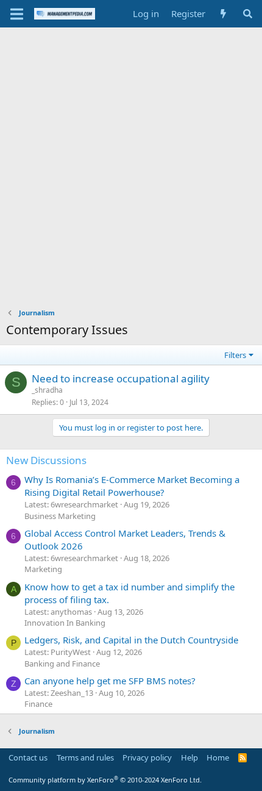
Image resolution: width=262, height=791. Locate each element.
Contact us (28, 757)
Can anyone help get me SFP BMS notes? (110, 681)
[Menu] (16, 14)
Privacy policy (147, 757)
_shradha (47, 390)
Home (218, 757)
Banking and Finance (62, 663)
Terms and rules (85, 757)
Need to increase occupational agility (121, 378)
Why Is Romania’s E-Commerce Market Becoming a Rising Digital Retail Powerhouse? (131, 485)
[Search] (248, 13)
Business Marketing (60, 515)
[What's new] (223, 13)
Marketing (43, 569)
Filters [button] (235, 354)
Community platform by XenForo (105, 779)
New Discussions (46, 460)
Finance (38, 703)
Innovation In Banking (64, 622)
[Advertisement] (131, 165)
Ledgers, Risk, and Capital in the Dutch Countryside (131, 640)
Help (189, 757)
